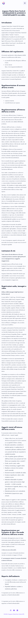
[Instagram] (10, 610)
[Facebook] (14, 610)
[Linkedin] (17, 610)
